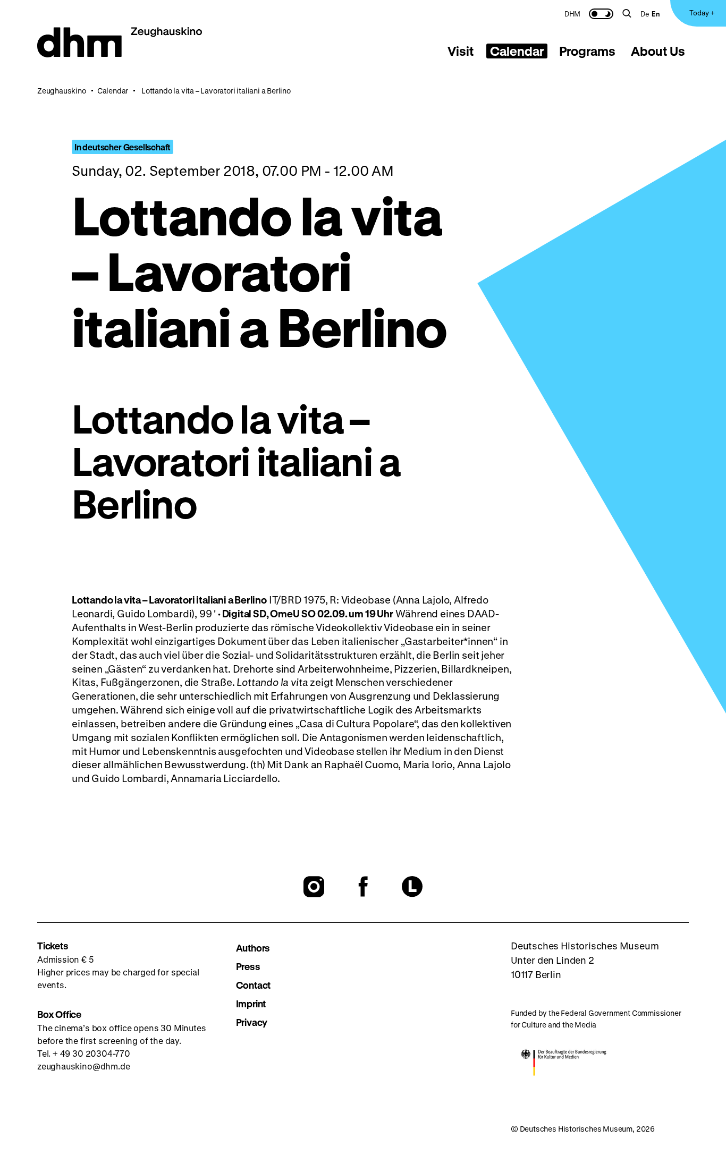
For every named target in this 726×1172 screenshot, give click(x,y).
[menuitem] (572, 13)
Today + (702, 12)
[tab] (461, 51)
